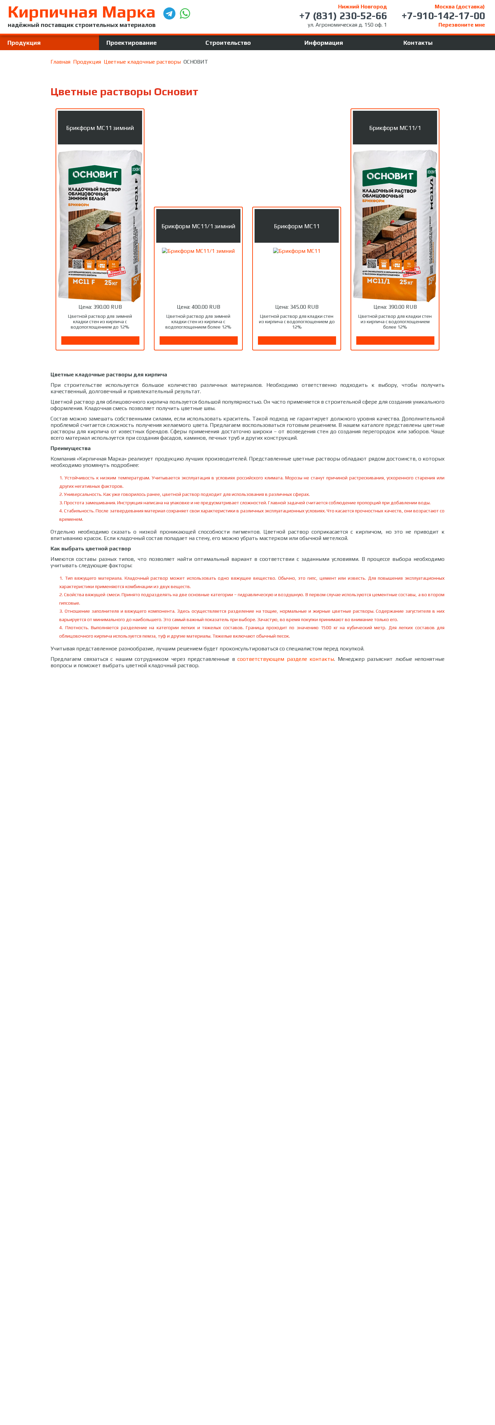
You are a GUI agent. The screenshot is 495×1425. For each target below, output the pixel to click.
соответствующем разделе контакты (285, 659)
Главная (60, 62)
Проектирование (131, 42)
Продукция (24, 42)
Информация (323, 42)
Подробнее (76, 340)
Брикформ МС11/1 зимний (198, 226)
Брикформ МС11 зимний (100, 127)
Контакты (418, 42)
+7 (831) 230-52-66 (343, 16)
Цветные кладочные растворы (142, 62)
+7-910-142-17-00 (443, 16)
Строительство (228, 42)
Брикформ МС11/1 (395, 127)
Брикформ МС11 (297, 226)
